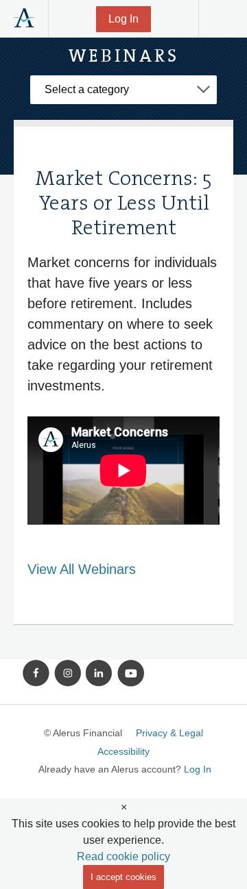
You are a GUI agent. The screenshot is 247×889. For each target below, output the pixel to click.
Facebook (36, 673)
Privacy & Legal (169, 732)
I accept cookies (123, 877)
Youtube (131, 673)
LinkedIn (99, 673)
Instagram (68, 673)
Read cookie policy (123, 856)
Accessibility (123, 751)
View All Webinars (81, 569)
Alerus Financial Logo (23, 18)
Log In (123, 19)
